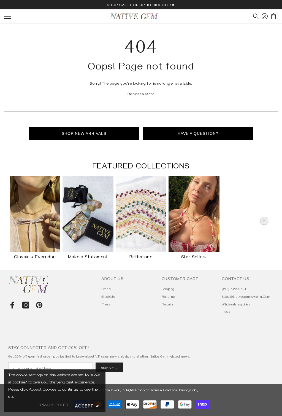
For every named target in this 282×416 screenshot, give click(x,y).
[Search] (256, 16)
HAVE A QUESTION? (198, 133)
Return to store (141, 95)
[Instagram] (25, 305)
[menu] (7, 16)
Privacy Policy (188, 391)
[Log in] (265, 16)
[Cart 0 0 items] (273, 16)
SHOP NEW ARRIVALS (84, 133)
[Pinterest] (39, 305)
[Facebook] (12, 305)
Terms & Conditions (163, 391)
